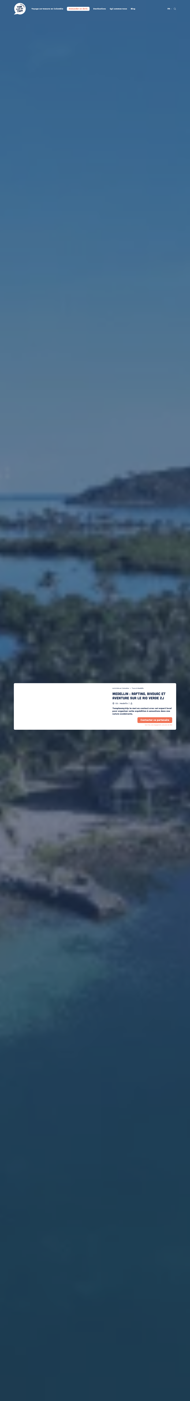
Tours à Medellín (138, 688)
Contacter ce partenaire (154, 720)
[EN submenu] (171, 8)
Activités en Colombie (120, 688)
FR (169, 9)
